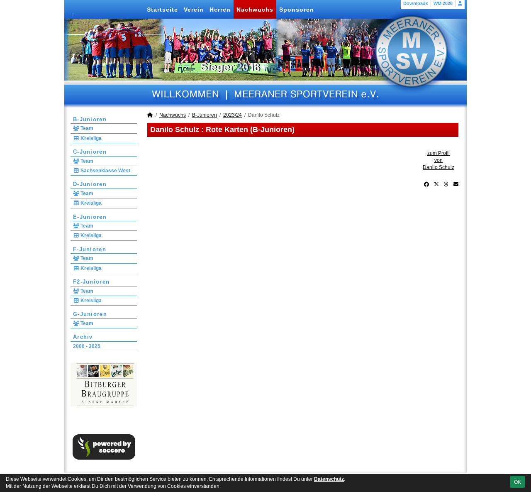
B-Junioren (90, 119)
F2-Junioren (91, 282)
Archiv (83, 337)
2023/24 (232, 115)
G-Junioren (90, 314)
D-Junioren (90, 184)
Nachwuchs (254, 9)
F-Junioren (89, 249)
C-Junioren (90, 152)
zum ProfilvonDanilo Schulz (438, 160)
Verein (194, 9)
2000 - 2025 (86, 346)
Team (86, 128)
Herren (220, 9)
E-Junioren (90, 217)
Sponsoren (296, 9)
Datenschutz (329, 479)
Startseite (162, 9)
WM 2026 (443, 3)
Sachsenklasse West (104, 171)
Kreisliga (90, 138)
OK (517, 482)
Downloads (415, 3)
